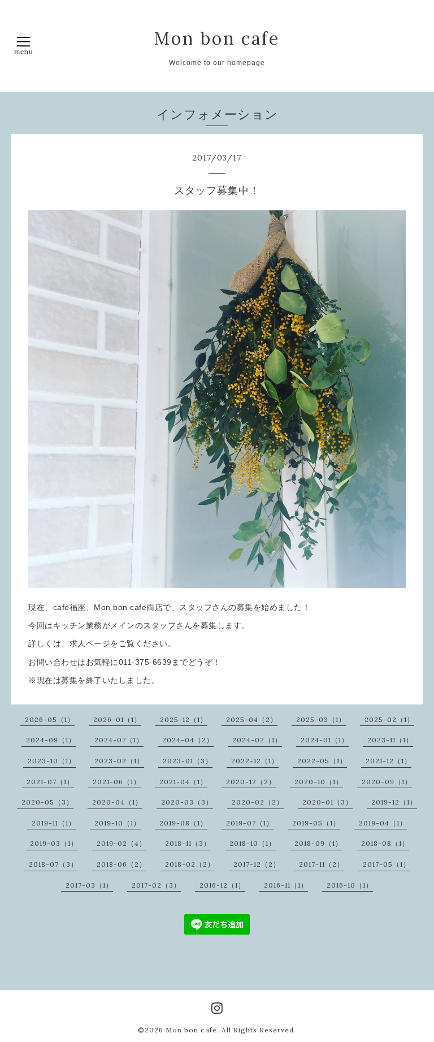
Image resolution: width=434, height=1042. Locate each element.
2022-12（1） (255, 760)
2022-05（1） (322, 760)
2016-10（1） (350, 885)
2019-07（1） (250, 823)
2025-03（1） (321, 719)
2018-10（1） (252, 843)
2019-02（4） (121, 843)
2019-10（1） (117, 823)
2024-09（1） (51, 740)
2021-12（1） (388, 760)
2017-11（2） (321, 864)
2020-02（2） (258, 802)
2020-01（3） (327, 802)
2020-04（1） (117, 802)
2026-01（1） (117, 719)
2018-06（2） (121, 864)
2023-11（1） (390, 740)
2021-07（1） (50, 781)
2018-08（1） (385, 843)
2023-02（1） (119, 760)
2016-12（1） (222, 885)
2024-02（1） (257, 740)
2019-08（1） (183, 823)
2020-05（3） (47, 802)
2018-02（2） (190, 864)
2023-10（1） (52, 760)
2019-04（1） (383, 823)
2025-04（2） (251, 719)
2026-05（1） (50, 719)
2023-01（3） (187, 760)
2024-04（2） (188, 740)
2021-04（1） (183, 781)
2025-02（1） (389, 719)
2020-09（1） (387, 781)
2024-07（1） (119, 740)
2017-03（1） (89, 885)
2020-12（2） (251, 781)
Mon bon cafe (217, 38)
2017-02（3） (156, 885)
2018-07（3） (53, 864)
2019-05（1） (316, 823)
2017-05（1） (386, 864)
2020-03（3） (187, 802)
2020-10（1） (318, 781)
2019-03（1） (54, 843)
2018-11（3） (188, 843)
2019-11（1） (54, 823)
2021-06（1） (117, 781)
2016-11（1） (286, 885)
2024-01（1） (325, 740)
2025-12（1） (183, 719)
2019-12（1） (394, 802)
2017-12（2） (256, 864)
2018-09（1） (318, 843)
